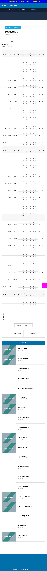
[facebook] (23, 569)
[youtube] (25, 569)
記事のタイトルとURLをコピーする (23, 325)
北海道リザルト (9, 27)
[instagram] (19, 569)
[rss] (27, 569)
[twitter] (21, 569)
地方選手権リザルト (16, 27)
